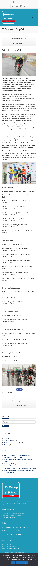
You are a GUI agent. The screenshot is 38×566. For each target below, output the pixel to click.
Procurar (5, 426)
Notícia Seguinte (17, 38)
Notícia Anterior (20, 43)
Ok (13, 563)
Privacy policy (22, 563)
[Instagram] (21, 6)
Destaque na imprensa (11, 443)
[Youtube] (17, 6)
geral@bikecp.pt (15, 548)
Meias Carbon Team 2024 (12, 534)
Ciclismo (6, 438)
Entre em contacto (20, 2)
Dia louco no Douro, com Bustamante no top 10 (20, 468)
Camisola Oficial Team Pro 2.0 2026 (16, 527)
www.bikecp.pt (11, 517)
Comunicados (8, 440)
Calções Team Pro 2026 (12, 531)
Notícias (6, 445)
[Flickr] (25, 6)
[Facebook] (13, 6)
